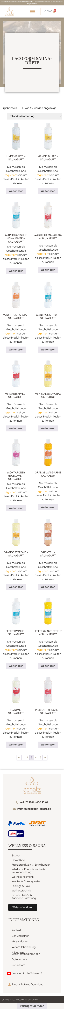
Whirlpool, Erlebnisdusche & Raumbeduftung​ (28, 871)
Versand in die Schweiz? (27, 973)
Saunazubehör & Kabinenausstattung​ (24, 896)
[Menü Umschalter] (32, 11)
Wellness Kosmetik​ (23, 876)
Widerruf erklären (22, 907)
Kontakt (16, 930)
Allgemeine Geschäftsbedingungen (26, 953)
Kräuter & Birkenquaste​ (26, 881)
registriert (11, 175)
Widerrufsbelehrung (23, 947)
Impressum (18, 965)
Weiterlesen (16, 191)
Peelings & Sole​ (21, 886)
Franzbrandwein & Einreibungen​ (31, 864)
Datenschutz (19, 959)
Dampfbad (18, 860)
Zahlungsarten (20, 935)
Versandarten (20, 941)
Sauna (15, 855)
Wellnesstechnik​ (21, 890)
